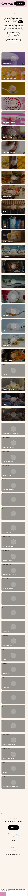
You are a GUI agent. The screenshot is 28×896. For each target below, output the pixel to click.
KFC (13, 177)
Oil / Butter (19, 25)
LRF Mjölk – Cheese (13, 513)
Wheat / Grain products (13, 39)
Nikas (13, 207)
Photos (13, 847)
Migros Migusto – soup (13, 443)
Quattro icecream (13, 133)
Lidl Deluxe (13, 414)
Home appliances (9, 25)
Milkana (13, 768)
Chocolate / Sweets (11, 21)
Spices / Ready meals (13, 32)
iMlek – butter (13, 266)
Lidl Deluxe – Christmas (13, 612)
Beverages (8, 18)
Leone (13, 222)
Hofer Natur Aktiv (13, 192)
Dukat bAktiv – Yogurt (13, 598)
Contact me (13, 827)
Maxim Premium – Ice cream (13, 570)
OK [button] (3, 894)
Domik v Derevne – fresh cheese (13, 782)
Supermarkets (13, 35)
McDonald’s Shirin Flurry (13, 118)
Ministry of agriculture (13, 384)
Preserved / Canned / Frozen (13, 28)
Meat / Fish (14, 43)
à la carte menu (20, 3)
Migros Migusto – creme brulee (13, 429)
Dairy (20, 21)
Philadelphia (13, 251)
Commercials (13, 844)
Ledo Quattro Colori (13, 88)
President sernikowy (13, 457)
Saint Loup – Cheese (13, 584)
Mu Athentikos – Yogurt (13, 542)
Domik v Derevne (13, 340)
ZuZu (13, 326)
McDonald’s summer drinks (13, 73)
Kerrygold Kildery (13, 641)
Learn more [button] (13, 890)
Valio (13, 399)
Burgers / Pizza (17, 18)
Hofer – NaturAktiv (13, 471)
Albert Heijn (13, 683)
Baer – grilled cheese (13, 485)
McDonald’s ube (13, 58)
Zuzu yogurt (13, 311)
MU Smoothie (13, 499)
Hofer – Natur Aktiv (13, 556)
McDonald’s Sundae (13, 162)
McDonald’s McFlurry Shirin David (13, 103)
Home (13, 840)
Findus (13, 726)
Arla (13, 281)
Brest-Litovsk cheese (13, 236)
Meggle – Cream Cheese (13, 754)
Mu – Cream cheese (13, 528)
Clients (13, 850)
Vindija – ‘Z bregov (13, 355)
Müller (13, 296)
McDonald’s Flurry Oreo (13, 147)
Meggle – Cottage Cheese (13, 740)
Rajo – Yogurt (13, 711)
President (13, 370)
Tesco (13, 655)
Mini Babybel (13, 627)
